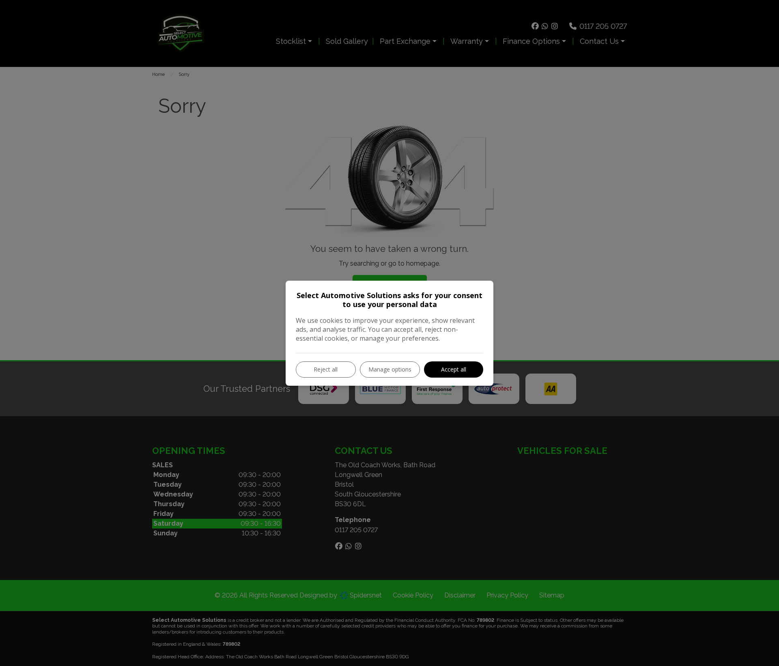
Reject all (326, 369)
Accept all (453, 369)
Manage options (389, 369)
